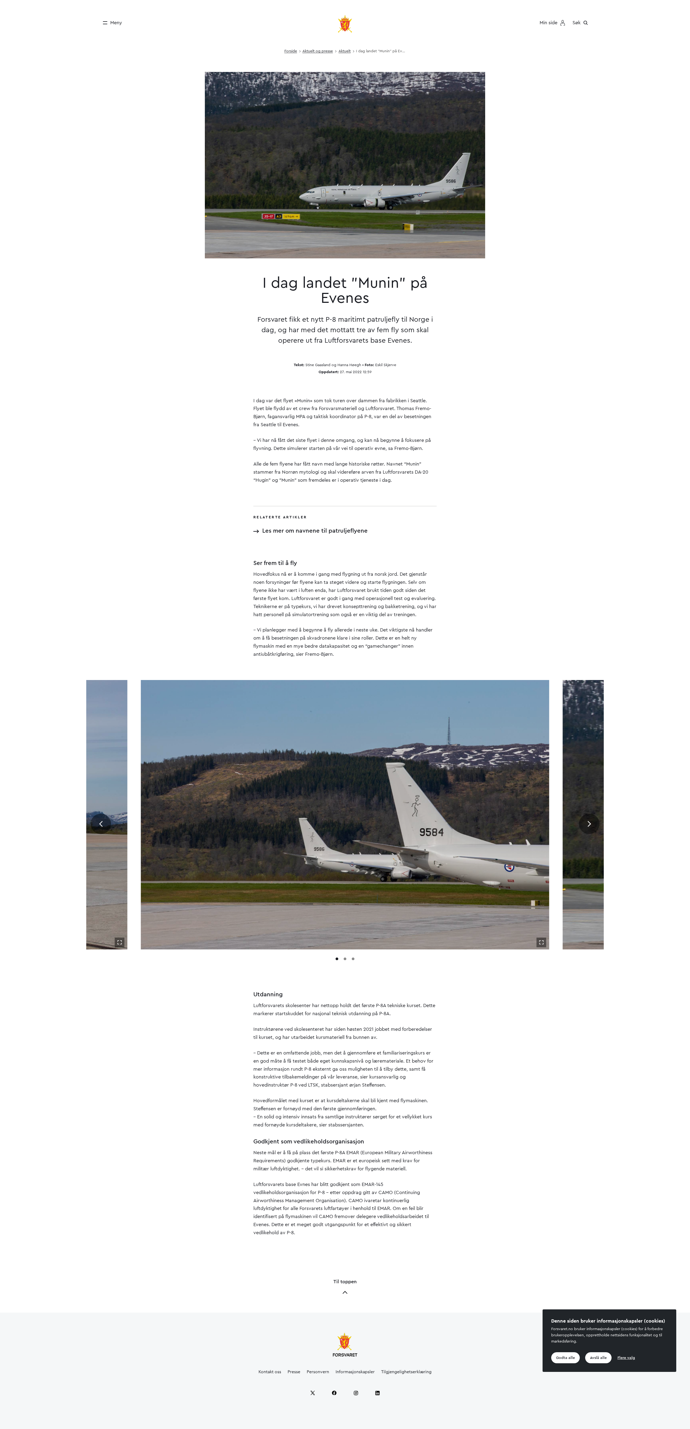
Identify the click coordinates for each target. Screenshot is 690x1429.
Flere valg (626, 1357)
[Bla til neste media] (589, 824)
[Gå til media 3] (353, 959)
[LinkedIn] (377, 1392)
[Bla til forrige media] (101, 824)
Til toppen (345, 1281)
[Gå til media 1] (337, 959)
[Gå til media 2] (345, 959)
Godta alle (565, 1357)
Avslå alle (598, 1357)
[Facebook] (334, 1392)
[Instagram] (355, 1392)
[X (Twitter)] (312, 1392)
